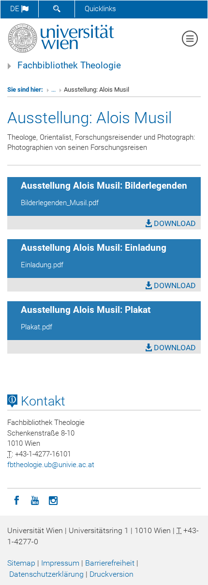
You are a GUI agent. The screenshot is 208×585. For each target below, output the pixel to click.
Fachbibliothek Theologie (69, 65)
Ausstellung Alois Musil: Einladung (93, 248)
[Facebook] (16, 499)
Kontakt (41, 401)
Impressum (60, 563)
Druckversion (111, 574)
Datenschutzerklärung (46, 574)
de (15, 8)
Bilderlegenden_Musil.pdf (60, 202)
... (53, 89)
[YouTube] (35, 499)
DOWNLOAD (174, 223)
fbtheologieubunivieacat (50, 464)
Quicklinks (100, 8)
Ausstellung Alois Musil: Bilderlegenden (104, 185)
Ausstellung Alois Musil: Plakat (85, 310)
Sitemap (21, 563)
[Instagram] (53, 499)
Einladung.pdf (42, 264)
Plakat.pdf (36, 327)
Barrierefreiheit (109, 563)
